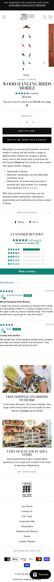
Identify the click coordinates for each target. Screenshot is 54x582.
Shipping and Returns (27, 531)
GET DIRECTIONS (27, 472)
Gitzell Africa (27, 79)
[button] (22, 93)
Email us (19, 162)
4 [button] (31, 69)
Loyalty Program (27, 541)
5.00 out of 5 (35, 240)
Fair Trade (27, 516)
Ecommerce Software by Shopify (27, 579)
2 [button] (26, 69)
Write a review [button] (27, 271)
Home (26, 75)
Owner (27, 536)
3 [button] (28, 69)
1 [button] (23, 69)
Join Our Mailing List (27, 551)
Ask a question (27, 212)
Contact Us (26, 511)
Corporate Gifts (27, 521)
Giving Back (27, 526)
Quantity (27, 116)
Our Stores (27, 506)
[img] (6, 291)
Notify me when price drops (27, 140)
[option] (27, 4)
